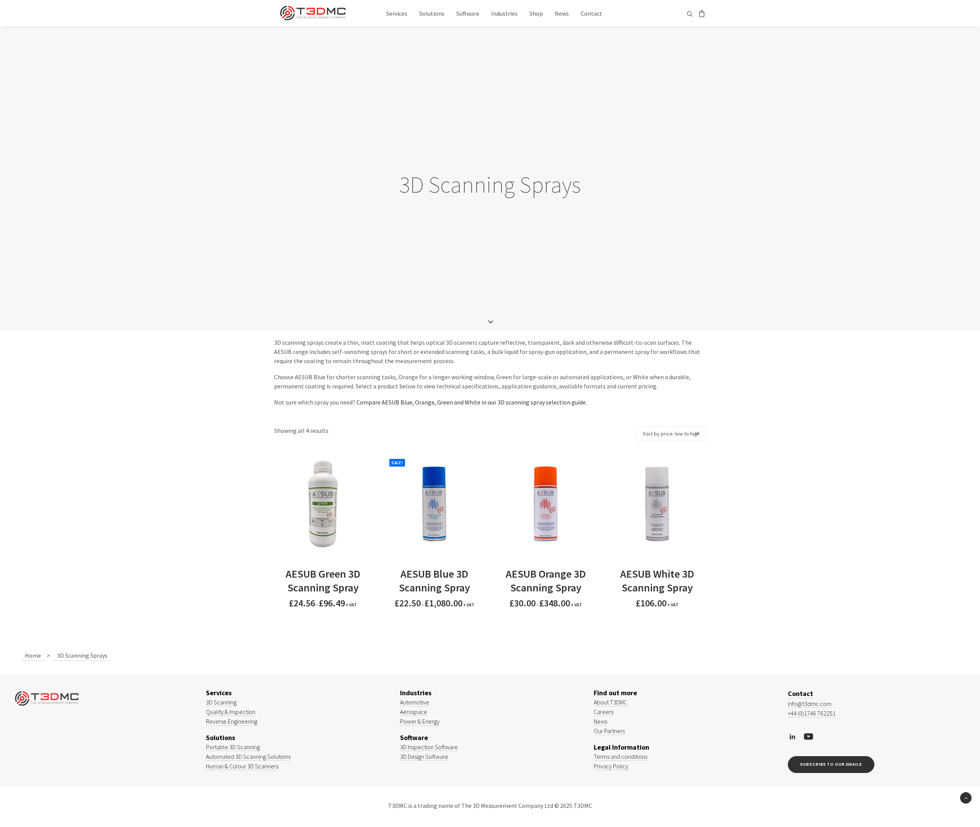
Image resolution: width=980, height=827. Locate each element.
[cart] (701, 13)
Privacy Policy (611, 766)
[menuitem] (397, 13)
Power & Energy (419, 721)
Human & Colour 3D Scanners (242, 766)
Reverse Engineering (231, 721)
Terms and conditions (620, 756)
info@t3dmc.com (809, 703)
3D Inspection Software (429, 747)
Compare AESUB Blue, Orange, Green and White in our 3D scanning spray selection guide (471, 402)
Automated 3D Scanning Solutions (248, 756)
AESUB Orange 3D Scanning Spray (546, 580)
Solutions (431, 13)
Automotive (414, 702)
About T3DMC (610, 702)
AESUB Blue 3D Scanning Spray (434, 580)
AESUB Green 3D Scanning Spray (323, 580)
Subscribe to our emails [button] (831, 764)
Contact (591, 13)
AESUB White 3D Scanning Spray (657, 580)
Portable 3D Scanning (233, 747)
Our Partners (609, 731)
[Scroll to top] (966, 797)
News (562, 13)
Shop (536, 13)
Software (467, 13)
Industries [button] (504, 13)
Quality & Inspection (230, 712)
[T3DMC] (313, 13)
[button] (691, 13)
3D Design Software (424, 756)
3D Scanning (221, 702)
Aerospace (413, 712)
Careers (603, 712)
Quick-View (363, 464)
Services (396, 13)
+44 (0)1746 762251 (812, 713)
